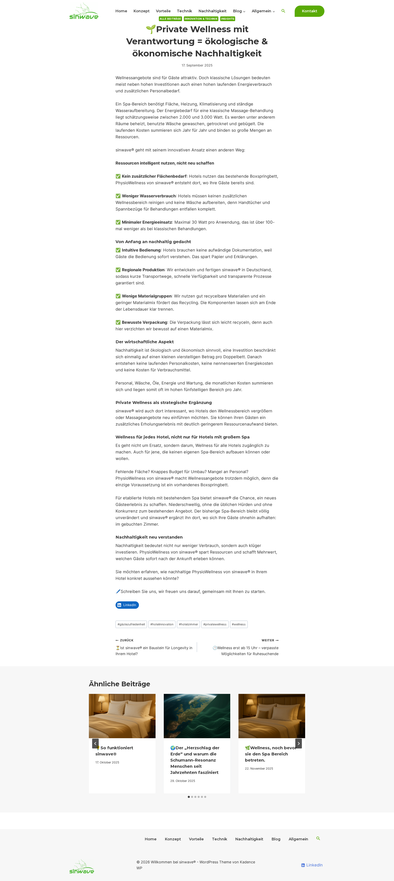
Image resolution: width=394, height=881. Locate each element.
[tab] (189, 797)
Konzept (141, 11)
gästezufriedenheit (131, 624)
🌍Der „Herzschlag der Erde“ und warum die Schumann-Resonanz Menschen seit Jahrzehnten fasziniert (194, 760)
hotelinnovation (161, 624)
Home (121, 11)
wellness (239, 624)
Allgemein (298, 839)
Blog (276, 839)
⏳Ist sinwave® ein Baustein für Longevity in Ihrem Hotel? (154, 647)
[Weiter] (298, 743)
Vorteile (163, 11)
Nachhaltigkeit (212, 11)
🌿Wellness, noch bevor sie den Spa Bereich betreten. (271, 754)
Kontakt (309, 11)
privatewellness (215, 624)
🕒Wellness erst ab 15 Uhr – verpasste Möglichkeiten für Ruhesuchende (245, 647)
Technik (184, 11)
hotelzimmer (188, 624)
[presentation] (122, 716)
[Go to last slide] (95, 743)
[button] (283, 11)
